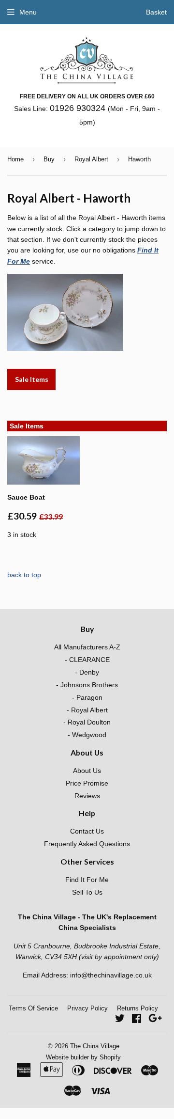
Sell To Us (87, 892)
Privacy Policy (87, 1008)
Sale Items (31, 379)
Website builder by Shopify (83, 1057)
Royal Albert (91, 159)
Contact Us (87, 831)
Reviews (87, 796)
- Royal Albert (87, 710)
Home (15, 159)
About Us (87, 770)
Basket (156, 12)
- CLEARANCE (87, 659)
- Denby (87, 672)
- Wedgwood (87, 735)
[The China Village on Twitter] (120, 1020)
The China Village (94, 1046)
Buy (49, 159)
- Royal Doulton (87, 722)
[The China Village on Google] (155, 1020)
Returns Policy (137, 1008)
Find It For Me (87, 879)
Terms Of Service (33, 1008)
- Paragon (87, 697)
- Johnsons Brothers (87, 685)
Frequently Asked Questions (87, 844)
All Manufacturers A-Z (87, 647)
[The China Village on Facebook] (136, 1020)
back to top (24, 575)
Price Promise (87, 783)
